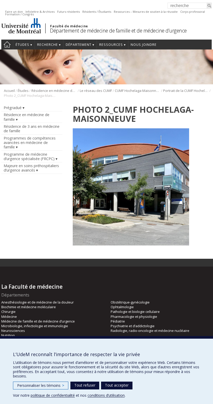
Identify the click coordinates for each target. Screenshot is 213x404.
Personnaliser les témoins (40, 385)
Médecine (9, 316)
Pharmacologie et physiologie (134, 316)
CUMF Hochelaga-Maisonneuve (137, 90)
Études (22, 44)
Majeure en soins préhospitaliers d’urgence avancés (31, 168)
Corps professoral (192, 12)
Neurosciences (13, 330)
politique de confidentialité (53, 395)
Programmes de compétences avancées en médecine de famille (30, 142)
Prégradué (13, 107)
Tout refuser (84, 385)
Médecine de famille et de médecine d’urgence (38, 321)
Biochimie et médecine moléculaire (28, 307)
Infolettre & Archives (40, 12)
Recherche (47, 44)
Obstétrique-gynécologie (130, 302)
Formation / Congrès (19, 14)
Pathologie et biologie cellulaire (135, 311)
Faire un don (14, 12)
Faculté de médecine (69, 26)
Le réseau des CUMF (96, 90)
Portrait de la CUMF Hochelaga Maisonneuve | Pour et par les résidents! (186, 90)
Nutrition (8, 335)
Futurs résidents (68, 12)
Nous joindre (144, 44)
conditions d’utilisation (106, 395)
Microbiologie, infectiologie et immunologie (34, 326)
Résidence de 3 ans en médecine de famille (31, 128)
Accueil (7, 44)
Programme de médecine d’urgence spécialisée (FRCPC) (29, 156)
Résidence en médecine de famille (54, 90)
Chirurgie (8, 311)
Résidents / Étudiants (96, 12)
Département (78, 44)
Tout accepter (117, 385)
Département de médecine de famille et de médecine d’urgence (118, 30)
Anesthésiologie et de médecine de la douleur (37, 302)
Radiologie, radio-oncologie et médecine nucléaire (150, 330)
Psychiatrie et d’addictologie (133, 326)
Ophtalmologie (122, 307)
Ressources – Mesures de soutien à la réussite (146, 12)
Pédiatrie (118, 321)
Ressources (111, 44)
